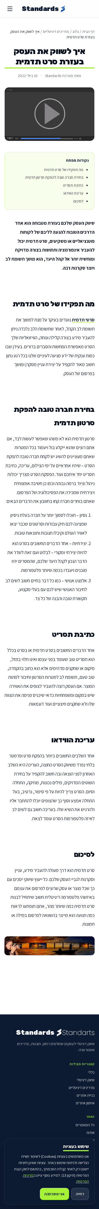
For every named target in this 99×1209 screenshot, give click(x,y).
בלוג (76, 31)
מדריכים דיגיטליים (56, 31)
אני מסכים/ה (54, 1193)
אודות (90, 1132)
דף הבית (88, 31)
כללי (91, 1072)
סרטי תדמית (83, 319)
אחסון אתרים (85, 1102)
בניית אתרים (86, 1095)
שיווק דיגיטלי (86, 1079)
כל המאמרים (85, 1124)
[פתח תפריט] (9, 8)
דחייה (80, 1193)
